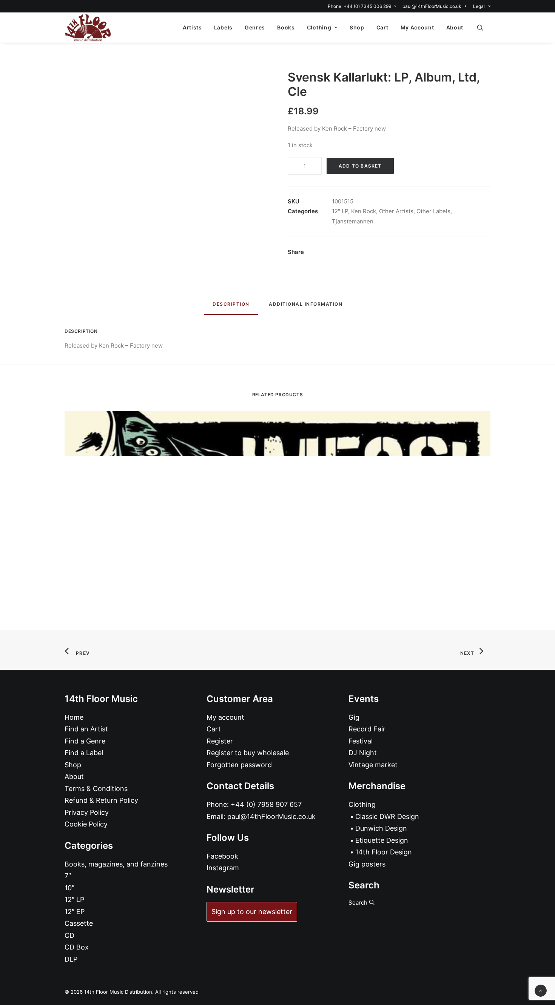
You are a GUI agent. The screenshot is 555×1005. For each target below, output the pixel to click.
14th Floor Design (383, 852)
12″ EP (75, 912)
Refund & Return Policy (101, 800)
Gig (353, 717)
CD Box (77, 947)
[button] (483, 27)
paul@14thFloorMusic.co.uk (431, 6)
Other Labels (433, 211)
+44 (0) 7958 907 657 (266, 804)
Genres (255, 27)
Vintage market (373, 765)
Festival (360, 741)
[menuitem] (363, 6)
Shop (357, 27)
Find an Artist (86, 729)
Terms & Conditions (96, 789)
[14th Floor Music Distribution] (88, 27)
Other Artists (396, 211)
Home (74, 717)
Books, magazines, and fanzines (116, 864)
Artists (192, 27)
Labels (223, 27)
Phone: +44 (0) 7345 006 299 (359, 6)
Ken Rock (363, 211)
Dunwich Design (381, 828)
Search (358, 902)
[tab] (305, 307)
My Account (417, 27)
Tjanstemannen (352, 221)
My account (225, 717)
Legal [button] (479, 6)
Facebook (222, 856)
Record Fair (366, 729)
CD (69, 935)
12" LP (340, 211)
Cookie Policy (86, 824)
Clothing (319, 27)
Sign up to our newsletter (251, 912)
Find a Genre (85, 741)
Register (220, 741)
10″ (69, 888)
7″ (68, 876)
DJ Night (362, 753)
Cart (382, 27)
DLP (71, 959)
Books (286, 27)
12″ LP (74, 899)
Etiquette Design (381, 840)
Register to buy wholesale (248, 753)
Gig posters (366, 864)
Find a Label (84, 753)
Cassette (79, 923)
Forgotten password (239, 765)
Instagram (223, 868)
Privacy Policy (87, 812)
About (455, 27)
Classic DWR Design (387, 816)
